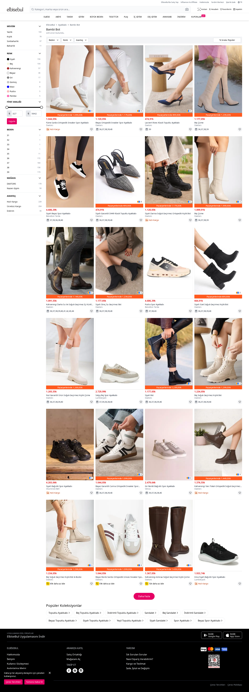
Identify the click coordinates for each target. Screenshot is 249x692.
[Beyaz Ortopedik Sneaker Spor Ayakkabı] (119, 81)
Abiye (58, 16)
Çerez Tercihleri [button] (217, 684)
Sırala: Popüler (228, 40)
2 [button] (190, 202)
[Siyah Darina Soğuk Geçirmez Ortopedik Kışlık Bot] (169, 172)
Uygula (12, 121)
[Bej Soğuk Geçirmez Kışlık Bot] (218, 353)
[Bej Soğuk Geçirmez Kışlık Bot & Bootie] (70, 535)
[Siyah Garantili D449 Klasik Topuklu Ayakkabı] (119, 172)
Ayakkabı (167, 16)
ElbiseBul (50, 24)
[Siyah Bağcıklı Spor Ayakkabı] (70, 444)
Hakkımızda (204, 2)
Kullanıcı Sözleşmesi (18, 663)
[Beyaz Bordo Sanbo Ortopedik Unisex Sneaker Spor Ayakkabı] (119, 535)
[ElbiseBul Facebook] (69, 670)
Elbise (47, 16)
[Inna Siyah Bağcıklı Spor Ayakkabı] (218, 535)
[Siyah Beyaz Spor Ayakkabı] (70, 172)
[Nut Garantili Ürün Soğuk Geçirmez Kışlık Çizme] (70, 353)
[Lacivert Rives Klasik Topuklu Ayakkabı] (169, 81)
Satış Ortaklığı (74, 654)
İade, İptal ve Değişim (138, 668)
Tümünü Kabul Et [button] (34, 682)
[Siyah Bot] (169, 353)
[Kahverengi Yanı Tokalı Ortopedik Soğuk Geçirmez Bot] (218, 444)
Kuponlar (198, 16)
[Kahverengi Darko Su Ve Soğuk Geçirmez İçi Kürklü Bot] (70, 262)
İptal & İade (230, 2)
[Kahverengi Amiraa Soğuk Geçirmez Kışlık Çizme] (169, 535)
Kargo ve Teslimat (136, 663)
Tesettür (113, 16)
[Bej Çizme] (218, 81)
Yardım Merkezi (217, 2)
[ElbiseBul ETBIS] (214, 661)
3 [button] (91, 111)
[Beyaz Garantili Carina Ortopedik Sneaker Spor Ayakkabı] (119, 444)
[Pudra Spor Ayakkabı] (169, 262)
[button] (187, 9)
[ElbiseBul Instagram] (81, 670)
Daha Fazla (144, 596)
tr (241, 2)
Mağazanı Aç (73, 659)
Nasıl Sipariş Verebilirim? (139, 659)
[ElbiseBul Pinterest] (75, 670)
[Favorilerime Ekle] (91, 129)
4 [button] (190, 111)
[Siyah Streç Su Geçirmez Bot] (119, 262)
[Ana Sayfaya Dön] (15, 9)
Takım (70, 16)
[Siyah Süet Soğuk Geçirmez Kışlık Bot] (218, 262)
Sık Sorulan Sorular (136, 654)
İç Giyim (138, 16)
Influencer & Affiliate (189, 2)
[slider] (6, 107)
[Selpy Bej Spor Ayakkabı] (119, 353)
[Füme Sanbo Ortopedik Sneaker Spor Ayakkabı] (70, 81)
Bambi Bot (75, 24)
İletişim (11, 659)
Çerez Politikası (235, 684)
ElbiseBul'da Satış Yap (169, 2)
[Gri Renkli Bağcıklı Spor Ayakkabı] (169, 444)
